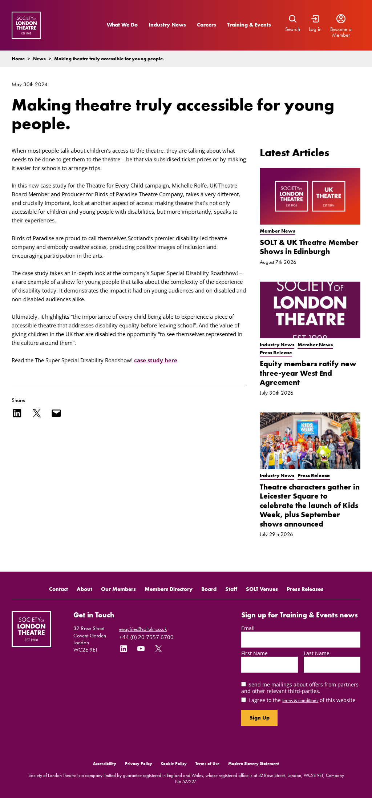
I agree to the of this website (301, 700)
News (39, 59)
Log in (315, 29)
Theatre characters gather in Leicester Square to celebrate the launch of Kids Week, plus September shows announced (310, 505)
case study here (155, 360)
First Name (254, 653)
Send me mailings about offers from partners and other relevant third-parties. (300, 687)
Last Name (316, 653)
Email (248, 628)
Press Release (276, 353)
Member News (277, 231)
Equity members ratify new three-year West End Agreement (308, 373)
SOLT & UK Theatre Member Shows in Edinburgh (309, 247)
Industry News (167, 24)
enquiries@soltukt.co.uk (143, 629)
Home (18, 59)
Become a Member (341, 32)
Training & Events (249, 24)
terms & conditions (300, 700)
